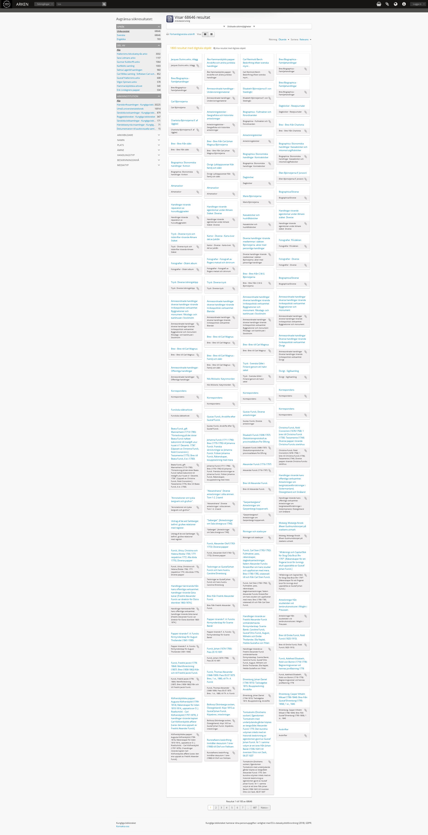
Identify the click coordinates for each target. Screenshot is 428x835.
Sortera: (295, 39)
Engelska (121, 39)
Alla (118, 49)
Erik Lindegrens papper (128, 89)
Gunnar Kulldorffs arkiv (128, 61)
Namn (121, 139)
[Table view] (211, 34)
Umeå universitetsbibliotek (130, 108)
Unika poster (123, 31)
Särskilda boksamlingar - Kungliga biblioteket (139, 112)
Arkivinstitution (127, 96)
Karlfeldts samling (125, 65)
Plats (120, 144)
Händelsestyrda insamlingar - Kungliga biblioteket (141, 124)
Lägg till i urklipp (197, 65)
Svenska (121, 35)
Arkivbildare (125, 134)
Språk (395, 4)
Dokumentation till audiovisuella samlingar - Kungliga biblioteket (149, 128)
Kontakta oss (122, 826)
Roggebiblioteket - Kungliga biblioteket (136, 116)
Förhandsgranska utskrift (182, 34)
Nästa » (264, 807)
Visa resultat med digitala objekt (230, 48)
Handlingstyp (126, 154)
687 (255, 807)
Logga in (417, 4)
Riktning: (273, 39)
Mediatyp (123, 164)
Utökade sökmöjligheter (239, 26)
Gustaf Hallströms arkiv (128, 77)
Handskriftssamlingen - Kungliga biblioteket (138, 104)
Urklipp (387, 4)
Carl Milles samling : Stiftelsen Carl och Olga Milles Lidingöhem (147, 73)
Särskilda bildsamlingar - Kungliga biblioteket (139, 120)
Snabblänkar (404, 4)
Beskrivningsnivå (128, 159)
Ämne (120, 149)
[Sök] (104, 4)
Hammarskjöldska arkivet (129, 85)
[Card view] (205, 34)
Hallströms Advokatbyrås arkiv (132, 53)
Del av (121, 45)
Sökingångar (43, 4)
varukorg (379, 4)
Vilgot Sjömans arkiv (127, 81)
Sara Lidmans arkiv (126, 57)
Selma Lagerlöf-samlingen (129, 69)
